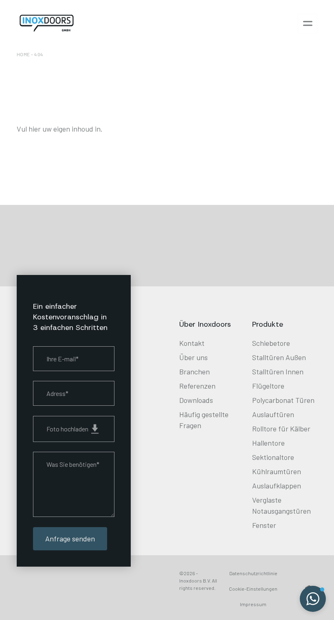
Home (23, 54)
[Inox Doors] (47, 23)
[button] (313, 599)
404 (38, 54)
